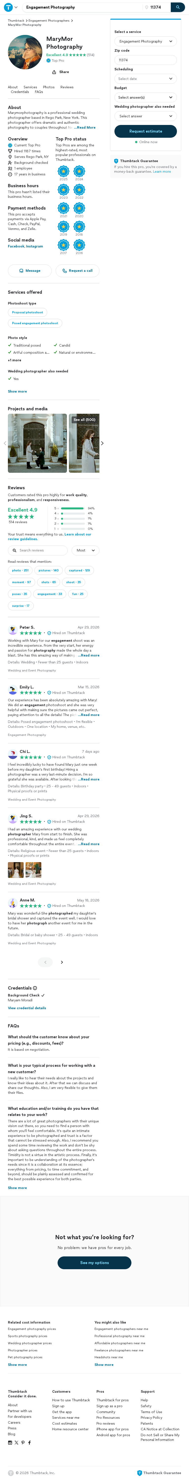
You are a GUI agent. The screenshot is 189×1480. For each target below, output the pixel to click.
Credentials (20, 92)
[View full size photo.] (37, 443)
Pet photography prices (25, 1357)
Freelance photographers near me (118, 1350)
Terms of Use (151, 1412)
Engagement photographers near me (121, 1329)
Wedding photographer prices (30, 1343)
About (13, 87)
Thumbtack (16, 20)
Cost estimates (64, 1423)
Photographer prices (22, 1350)
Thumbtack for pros (112, 1400)
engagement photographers (49, 20)
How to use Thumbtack (71, 1400)
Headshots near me (108, 1357)
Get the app (62, 1412)
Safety (146, 1406)
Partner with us (20, 1411)
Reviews (67, 87)
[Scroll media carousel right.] (102, 443)
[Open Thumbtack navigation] (11, 7)
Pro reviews (105, 1423)
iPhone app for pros (112, 1429)
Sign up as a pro (109, 1406)
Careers (14, 1422)
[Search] (178, 7)
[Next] (62, 962)
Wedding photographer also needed (144, 107)
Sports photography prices (27, 1336)
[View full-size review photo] (16, 870)
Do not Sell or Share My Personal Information (160, 1437)
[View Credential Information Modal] (34, 988)
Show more (17, 1365)
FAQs (39, 92)
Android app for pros (113, 1435)
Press (12, 1428)
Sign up (58, 1406)
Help (144, 1400)
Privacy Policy (151, 1418)
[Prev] (45, 962)
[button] (25, 52)
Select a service (127, 32)
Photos (49, 87)
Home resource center (70, 1429)
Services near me (65, 1418)
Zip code (121, 50)
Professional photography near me (119, 1336)
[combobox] (82, 7)
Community (105, 1412)
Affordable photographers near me (119, 1343)
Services (30, 87)
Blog (11, 1434)
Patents (147, 1423)
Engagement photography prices (32, 1329)
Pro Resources (108, 1418)
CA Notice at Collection (160, 1429)
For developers (20, 1417)
